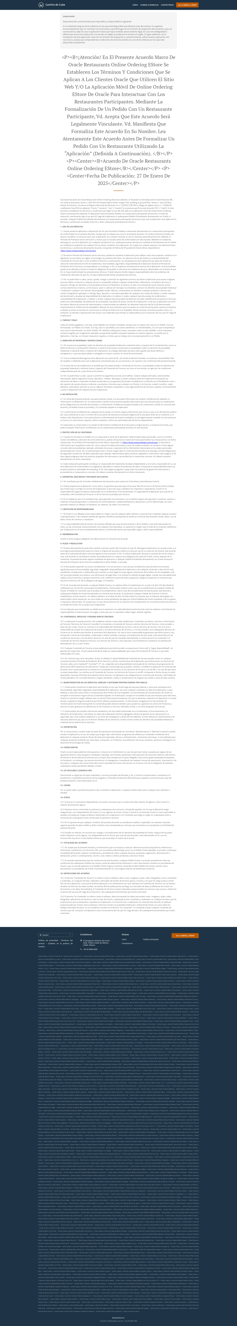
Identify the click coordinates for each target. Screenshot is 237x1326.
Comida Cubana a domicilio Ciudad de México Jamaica (120, 1243)
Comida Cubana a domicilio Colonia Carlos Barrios (125, 1305)
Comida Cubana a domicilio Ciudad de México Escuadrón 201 (145, 1215)
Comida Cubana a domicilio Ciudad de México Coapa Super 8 (162, 990)
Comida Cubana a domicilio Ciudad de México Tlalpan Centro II (123, 1070)
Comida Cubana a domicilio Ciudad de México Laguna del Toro (168, 956)
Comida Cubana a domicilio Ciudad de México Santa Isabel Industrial (58, 1212)
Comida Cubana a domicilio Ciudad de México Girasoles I (151, 1005)
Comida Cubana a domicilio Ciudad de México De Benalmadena (92, 1012)
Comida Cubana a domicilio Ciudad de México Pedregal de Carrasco (120, 1073)
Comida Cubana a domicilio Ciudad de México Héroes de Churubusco (59, 1219)
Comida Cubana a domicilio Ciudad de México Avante (147, 1049)
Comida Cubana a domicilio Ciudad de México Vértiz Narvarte (113, 1225)
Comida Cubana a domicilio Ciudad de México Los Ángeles (93, 1151)
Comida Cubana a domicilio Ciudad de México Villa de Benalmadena (132, 1012)
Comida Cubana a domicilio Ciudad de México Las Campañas (95, 1024)
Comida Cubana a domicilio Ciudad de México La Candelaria (125, 1042)
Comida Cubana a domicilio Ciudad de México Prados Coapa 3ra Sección (155, 975)
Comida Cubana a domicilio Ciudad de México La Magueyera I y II (167, 1194)
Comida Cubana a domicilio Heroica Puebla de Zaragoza (132, 1308)
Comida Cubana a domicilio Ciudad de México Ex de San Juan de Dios (156, 971)
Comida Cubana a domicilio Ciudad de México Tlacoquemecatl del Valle (139, 1268)
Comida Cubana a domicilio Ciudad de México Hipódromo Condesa (128, 1274)
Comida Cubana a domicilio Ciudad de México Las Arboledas (168, 1172)
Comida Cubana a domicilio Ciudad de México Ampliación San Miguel (125, 1169)
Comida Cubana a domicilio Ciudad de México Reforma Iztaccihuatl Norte (153, 1234)
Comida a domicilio (149, 5)
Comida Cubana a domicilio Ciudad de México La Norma (74, 1206)
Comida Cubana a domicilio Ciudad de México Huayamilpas (152, 1046)
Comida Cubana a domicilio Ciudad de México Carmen (91, 1228)
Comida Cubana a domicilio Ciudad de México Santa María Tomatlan (66, 1055)
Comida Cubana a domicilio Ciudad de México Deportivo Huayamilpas (166, 1042)
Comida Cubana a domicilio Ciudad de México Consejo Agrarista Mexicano (98, 1154)
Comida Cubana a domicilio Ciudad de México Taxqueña (131, 1113)
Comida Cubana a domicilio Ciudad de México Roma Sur (60, 1240)
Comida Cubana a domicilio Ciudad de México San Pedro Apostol (124, 1080)
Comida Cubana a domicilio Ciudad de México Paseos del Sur (122, 1015)
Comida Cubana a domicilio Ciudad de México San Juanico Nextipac (82, 1265)
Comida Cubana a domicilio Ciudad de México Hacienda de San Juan (177, 999)
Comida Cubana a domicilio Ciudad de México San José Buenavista (62, 1215)
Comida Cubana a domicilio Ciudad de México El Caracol (82, 1073)
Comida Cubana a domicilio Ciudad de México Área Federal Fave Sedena (111, 1163)
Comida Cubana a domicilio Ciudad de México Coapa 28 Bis (115, 1005)
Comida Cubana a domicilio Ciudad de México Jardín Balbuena (168, 1274)
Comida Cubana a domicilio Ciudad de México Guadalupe (138, 999)
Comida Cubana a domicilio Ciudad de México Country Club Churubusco (104, 1110)
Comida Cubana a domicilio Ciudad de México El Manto (112, 1166)
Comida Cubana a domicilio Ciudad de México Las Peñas (119, 965)
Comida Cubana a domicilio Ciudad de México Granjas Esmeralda (155, 1120)
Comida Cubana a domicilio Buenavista (152, 1305)
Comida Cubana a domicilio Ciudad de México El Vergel (54, 1157)
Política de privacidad (48, 940)
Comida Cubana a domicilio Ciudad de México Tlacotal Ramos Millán (160, 1290)
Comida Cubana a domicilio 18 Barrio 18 (50, 956)
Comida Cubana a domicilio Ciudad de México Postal (128, 1222)
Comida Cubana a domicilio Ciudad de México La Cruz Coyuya (148, 1256)
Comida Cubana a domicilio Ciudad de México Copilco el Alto (72, 1083)
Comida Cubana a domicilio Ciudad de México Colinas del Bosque (87, 996)
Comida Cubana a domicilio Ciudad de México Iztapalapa (60, 1141)
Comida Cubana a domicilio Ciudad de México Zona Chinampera (161, 1015)
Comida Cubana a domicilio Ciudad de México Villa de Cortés (127, 1228)
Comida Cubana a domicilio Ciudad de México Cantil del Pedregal (71, 1052)
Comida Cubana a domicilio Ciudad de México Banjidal (115, 1246)
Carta (135, 5)
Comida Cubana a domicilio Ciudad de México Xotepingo (103, 1061)
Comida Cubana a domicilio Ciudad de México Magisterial (106, 1030)
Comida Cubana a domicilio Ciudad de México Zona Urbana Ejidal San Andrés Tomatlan (149, 1064)
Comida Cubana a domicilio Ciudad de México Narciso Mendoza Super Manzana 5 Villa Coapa (106, 971)
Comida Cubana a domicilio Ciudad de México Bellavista (96, 1141)
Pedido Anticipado (151, 939)
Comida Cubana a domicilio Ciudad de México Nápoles (59, 1271)
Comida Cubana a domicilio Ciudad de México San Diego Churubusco (131, 1117)
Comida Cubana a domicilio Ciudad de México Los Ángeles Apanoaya (172, 1151)
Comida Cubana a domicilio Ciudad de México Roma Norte (65, 1268)
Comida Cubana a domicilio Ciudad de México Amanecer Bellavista (167, 1169)
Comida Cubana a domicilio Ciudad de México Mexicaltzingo (99, 1219)
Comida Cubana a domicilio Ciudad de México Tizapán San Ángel (161, 962)
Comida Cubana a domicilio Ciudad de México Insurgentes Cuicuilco (119, 1089)
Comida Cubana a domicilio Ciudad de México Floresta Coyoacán (99, 999)
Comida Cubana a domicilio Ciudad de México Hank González (125, 1175)
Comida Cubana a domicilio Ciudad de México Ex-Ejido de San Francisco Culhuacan (145, 1061)
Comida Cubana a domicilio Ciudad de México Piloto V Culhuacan (108, 1055)
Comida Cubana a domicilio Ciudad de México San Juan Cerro (140, 1154)
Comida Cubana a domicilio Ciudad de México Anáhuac (132, 956)
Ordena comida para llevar (131, 1311)
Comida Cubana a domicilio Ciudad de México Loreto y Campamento (147, 1110)
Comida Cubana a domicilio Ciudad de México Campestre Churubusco (113, 1101)
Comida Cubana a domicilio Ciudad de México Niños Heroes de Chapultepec (110, 968)
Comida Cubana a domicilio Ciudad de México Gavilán (153, 965)
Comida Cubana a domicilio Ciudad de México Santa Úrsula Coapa (135, 1008)
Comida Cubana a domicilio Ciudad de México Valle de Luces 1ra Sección (117, 1197)
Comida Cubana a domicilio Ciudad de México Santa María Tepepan (117, 993)
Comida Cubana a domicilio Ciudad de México (64, 1299)
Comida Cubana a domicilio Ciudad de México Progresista (55, 1188)
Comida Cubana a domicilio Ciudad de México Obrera (129, 1252)
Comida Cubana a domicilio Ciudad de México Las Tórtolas (127, 1018)
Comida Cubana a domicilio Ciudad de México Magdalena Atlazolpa (161, 1293)
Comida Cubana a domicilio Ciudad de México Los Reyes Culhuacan (138, 1135)
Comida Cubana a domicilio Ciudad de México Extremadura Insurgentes (129, 1283)
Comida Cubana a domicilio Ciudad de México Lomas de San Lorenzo (166, 1144)
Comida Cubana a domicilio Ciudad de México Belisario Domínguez (58, 999)
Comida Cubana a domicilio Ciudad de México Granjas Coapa (175, 1008)
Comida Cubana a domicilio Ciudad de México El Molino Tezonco (167, 1200)
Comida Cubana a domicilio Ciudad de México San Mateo (170, 1117)
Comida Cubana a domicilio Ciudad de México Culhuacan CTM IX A (72, 1058)
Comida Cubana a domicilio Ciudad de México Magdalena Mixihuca (86, 1277)
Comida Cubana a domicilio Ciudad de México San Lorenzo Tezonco (145, 1138)
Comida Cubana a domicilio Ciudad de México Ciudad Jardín (56, 1033)
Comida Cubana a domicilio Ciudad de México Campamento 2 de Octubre (89, 1262)
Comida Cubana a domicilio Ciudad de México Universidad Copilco (144, 1092)
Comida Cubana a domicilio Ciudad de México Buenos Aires (136, 1240)
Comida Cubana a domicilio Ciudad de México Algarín (171, 1240)
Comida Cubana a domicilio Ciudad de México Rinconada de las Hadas (121, 990)
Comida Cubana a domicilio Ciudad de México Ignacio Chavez (149, 1058)
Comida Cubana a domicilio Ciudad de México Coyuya (172, 1277)
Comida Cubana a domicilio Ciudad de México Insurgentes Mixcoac (154, 1296)
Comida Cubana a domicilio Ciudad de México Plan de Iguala (152, 1163)
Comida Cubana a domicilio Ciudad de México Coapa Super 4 (77, 993)
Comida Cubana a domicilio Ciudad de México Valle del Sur (88, 1129)
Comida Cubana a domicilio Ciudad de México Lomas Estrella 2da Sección (71, 1166)
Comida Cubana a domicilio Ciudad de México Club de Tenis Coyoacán (70, 962)
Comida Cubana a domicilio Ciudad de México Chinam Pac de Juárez (160, 1206)
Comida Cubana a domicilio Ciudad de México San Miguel (111, 1181)
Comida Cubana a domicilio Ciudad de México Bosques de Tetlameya (135, 1024)
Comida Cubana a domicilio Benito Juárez (71, 1305)
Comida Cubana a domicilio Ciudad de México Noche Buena (169, 1283)
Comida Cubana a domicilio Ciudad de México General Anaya (156, 1265)
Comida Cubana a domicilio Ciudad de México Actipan (90, 1283)
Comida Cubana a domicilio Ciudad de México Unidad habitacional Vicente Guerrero (99, 1188)
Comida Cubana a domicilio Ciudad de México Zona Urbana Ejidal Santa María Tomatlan (135, 1185)
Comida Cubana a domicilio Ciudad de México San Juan (122, 1147)
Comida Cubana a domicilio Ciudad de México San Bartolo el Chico (166, 978)
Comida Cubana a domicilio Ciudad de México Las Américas (180, 1185)
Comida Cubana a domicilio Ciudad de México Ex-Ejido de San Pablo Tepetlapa (163, 1039)
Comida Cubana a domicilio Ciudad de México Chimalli (79, 1005)
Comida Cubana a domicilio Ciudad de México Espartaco (91, 1033)
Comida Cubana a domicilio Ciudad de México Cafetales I (97, 1008)
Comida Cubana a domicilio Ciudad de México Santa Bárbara (89, 1200)
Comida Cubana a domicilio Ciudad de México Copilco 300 (110, 1095)
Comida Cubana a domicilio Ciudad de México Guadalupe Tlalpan (173, 1021)
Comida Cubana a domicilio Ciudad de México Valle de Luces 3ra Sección (148, 1188)
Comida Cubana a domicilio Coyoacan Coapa (118, 1302)
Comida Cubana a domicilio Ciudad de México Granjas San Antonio (101, 1212)
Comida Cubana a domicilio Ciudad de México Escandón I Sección (131, 1271)
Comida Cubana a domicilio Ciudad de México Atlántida (157, 1089)
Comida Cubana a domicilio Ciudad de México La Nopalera (127, 1200)
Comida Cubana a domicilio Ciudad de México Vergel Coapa (113, 987)
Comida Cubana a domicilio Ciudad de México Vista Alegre (164, 1252)
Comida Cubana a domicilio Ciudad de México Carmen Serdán (86, 1042)
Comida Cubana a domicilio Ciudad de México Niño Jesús (75, 1049)
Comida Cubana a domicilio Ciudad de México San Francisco (109, 1098)
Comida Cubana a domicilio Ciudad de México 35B (151, 959)
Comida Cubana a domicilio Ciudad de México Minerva (101, 1135)
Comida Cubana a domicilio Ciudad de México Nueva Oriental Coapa (160, 984)
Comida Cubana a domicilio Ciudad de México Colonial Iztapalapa (133, 1157)
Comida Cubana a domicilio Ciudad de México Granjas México (120, 1290)
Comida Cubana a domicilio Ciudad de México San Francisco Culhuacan (83, 959)
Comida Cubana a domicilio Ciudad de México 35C (120, 959)
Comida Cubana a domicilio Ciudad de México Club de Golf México (167, 1018)
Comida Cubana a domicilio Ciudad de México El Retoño (110, 1231)
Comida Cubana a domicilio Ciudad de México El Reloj (181, 1030)
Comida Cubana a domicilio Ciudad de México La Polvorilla (73, 1178)
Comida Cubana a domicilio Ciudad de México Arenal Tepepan (95, 1021)
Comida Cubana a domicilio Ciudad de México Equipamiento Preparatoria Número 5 (172, 996)
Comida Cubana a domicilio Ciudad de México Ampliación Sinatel (143, 1237)
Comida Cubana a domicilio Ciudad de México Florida (177, 1280)
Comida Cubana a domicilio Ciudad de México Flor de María (175, 1126)
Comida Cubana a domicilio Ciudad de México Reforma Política (141, 1212)
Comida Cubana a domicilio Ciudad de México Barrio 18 (86, 1015)
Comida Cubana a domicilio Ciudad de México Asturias (86, 1243)
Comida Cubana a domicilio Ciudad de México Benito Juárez (56, 1151)
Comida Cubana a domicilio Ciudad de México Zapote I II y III (146, 1083)
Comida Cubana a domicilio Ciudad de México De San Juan (55, 1002)
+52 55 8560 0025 (90, 949)
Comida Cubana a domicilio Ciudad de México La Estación (86, 1203)
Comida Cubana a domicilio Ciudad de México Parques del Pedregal (149, 1098)
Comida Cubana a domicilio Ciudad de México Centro (129, 1286)
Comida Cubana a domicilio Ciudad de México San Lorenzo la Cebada (80, 981)
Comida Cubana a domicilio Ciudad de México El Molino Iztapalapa (73, 1181)
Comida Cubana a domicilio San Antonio (97, 1305)
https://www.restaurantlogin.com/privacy (78, 250)
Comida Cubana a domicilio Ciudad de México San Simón (164, 1228)
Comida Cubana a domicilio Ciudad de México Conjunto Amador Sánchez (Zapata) (116, 962)
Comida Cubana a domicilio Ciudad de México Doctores (95, 1252)
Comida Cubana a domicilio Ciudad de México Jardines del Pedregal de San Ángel (68, 1101)
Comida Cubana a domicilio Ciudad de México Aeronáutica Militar (80, 1290)
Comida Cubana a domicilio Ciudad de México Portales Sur (67, 1249)
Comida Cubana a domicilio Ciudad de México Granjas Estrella (179, 1154)
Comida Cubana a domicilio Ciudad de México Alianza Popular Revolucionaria (122, 1036)
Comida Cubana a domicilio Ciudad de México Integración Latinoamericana (69, 1095)
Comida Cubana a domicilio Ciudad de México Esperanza (164, 1286)
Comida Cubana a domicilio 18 (73, 956)
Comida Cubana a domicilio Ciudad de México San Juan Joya (133, 1141)
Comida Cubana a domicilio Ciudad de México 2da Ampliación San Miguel (82, 1169)
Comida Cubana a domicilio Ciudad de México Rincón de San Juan (74, 987)
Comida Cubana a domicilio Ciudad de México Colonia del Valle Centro (149, 1231)
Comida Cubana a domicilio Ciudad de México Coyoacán (69, 1092)
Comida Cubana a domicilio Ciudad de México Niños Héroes (137, 1219)
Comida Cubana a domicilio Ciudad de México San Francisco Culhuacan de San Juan (137, 1123)
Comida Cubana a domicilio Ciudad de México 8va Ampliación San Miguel (152, 1166)
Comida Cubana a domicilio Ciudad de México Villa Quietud (111, 1058)
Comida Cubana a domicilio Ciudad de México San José (158, 1203)
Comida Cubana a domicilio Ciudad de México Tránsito (93, 1271)
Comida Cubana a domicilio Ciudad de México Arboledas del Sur (151, 987)
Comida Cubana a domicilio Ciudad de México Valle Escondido (127, 996)
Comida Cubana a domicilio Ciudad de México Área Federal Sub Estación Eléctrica (87, 1209)
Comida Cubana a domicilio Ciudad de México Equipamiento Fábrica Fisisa (78, 984)
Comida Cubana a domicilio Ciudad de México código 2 (150, 968)
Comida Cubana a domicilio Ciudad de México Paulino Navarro (74, 1256)
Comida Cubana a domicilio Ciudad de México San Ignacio (122, 1203)
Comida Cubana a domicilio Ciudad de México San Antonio (163, 1175)
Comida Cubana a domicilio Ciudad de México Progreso (83, 1120)
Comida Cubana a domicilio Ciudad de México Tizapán (98, 1113)
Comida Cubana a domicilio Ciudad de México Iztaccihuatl (56, 1228)
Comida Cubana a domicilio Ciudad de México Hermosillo (63, 1113)
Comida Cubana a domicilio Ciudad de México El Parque (89, 1274)
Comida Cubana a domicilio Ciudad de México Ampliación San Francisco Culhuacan (174, 1113)
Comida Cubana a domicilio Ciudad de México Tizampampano (137, 1132)
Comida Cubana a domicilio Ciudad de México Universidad (74, 1107)
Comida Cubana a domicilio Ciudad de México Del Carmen (93, 1117)
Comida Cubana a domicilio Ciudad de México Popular (181, 1215)
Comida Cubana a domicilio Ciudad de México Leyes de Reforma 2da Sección (115, 1206)
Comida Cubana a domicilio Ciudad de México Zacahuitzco (75, 1231)
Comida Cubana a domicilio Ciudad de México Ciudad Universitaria (125, 1076)
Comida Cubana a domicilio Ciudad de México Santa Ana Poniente (167, 1191)
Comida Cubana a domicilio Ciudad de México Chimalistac (124, 1104)
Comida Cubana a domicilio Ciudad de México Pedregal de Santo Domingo (158, 1067)
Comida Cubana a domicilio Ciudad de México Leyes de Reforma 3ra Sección (84, 1185)
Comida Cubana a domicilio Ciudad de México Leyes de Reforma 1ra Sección (152, 1181)
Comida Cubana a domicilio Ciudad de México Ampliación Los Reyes (161, 1197)
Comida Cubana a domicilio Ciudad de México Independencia (163, 1222)
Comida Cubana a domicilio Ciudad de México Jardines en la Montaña (75, 1126)
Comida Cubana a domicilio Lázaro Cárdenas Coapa (94, 1299)
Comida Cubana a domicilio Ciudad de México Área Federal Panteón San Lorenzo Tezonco (106, 1160)
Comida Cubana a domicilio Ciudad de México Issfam (76, 1046)
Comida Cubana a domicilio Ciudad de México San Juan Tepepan (157, 993)
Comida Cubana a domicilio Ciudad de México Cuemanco (171, 1012)
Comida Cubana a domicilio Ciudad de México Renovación (181, 1209)
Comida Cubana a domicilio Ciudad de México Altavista (117, 1120)
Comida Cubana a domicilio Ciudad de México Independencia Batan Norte (78, 965)
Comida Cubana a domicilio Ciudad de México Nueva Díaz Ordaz (113, 1046)
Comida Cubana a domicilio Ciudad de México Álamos (149, 1225)
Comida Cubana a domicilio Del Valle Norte (59, 1308)
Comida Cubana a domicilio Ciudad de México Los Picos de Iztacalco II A (137, 1280)
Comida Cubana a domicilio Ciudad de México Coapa (98, 956)
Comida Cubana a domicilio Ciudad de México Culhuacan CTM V (103, 1064)
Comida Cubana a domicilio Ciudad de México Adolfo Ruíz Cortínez (83, 1039)
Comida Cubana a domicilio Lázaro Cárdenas (167, 1299)
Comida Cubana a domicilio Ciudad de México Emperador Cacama (94, 1259)
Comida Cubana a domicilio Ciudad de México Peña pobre (109, 1083)
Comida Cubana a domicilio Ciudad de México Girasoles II (128, 1002)
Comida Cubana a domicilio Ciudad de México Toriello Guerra (112, 1049)
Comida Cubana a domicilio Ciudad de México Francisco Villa (131, 1151)
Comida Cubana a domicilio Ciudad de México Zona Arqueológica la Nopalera (84, 1018)
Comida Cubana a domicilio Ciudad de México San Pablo (78, 1197)
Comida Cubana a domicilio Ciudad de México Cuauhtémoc (87, 1144)
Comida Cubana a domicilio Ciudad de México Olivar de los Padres (96, 1132)
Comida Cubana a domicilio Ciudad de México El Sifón (120, 1265)
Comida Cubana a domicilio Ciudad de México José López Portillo (111, 1178)
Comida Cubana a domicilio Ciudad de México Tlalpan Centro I (162, 1070)
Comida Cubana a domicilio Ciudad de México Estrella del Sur (72, 1191)
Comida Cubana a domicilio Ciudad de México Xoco (178, 1249)
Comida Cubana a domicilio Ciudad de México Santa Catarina (111, 1107)
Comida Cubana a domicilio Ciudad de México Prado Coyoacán (128, 1033)
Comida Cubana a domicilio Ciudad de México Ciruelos (121, 1039)
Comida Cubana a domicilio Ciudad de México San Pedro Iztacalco (68, 1234)
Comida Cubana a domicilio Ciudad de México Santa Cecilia (61, 1008)
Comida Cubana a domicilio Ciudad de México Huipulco (164, 1002)
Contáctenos (167, 5)
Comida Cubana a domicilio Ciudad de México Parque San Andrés (62, 1110)
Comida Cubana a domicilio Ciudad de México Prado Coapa (81, 978)
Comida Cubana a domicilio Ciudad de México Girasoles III (92, 1002)
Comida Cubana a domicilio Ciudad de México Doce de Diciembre (114, 1067)
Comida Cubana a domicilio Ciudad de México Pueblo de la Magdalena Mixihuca (131, 1277)
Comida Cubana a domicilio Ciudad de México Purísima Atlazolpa (120, 1293)
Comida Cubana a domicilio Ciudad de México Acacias (100, 1268)
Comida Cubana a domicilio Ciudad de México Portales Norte (104, 1237)
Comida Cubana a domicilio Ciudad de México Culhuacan (176, 1135)
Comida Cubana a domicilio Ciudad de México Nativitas (76, 1225)
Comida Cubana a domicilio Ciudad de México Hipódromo (112, 1256)
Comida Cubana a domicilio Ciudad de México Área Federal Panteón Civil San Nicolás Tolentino (169, 1147)
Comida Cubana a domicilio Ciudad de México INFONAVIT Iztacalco (80, 1293)
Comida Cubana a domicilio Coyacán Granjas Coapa (64, 1302)
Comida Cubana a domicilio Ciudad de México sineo (62, 971)
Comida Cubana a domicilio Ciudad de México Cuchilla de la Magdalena (90, 1123)
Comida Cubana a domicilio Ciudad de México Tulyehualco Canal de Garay (67, 1163)
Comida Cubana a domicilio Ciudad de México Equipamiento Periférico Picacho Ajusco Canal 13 (126, 1126)
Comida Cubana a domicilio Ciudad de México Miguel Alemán (174, 1219)
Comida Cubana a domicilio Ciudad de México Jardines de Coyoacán (168, 1033)
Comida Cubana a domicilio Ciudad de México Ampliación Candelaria (64, 1061)
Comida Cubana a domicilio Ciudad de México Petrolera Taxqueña (155, 1101)
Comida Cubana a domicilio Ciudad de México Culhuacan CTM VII (113, 975)
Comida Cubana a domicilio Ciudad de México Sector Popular (68, 968)
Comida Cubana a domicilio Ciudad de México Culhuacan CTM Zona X (149, 1027)
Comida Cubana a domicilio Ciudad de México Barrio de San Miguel (93, 1280)
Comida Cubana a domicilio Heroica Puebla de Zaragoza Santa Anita (94, 1308)
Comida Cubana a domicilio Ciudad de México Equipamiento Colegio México (76, 990)
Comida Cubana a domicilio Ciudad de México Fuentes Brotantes (117, 1086)
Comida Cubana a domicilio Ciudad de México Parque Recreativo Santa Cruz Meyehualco (119, 1191)
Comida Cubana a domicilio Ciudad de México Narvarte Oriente (92, 1222)
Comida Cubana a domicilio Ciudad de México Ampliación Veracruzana (85, 1172)
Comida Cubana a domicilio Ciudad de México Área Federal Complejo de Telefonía (137, 1209)
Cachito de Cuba (55, 4)
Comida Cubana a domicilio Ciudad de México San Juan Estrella (104, 1138)
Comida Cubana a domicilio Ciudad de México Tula (165, 1129)
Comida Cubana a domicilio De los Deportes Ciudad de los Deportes (74, 1311)
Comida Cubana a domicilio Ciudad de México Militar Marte (66, 1237)
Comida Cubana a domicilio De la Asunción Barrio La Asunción (168, 1308)
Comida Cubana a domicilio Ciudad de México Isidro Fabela (163, 1076)
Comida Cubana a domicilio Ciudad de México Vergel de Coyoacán (155, 981)
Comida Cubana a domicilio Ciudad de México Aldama (118, 981)
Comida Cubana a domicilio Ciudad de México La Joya (86, 1070)
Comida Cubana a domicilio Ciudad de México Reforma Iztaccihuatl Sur (107, 1249)
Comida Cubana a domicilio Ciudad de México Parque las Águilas (64, 1135)
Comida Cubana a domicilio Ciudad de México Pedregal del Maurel (83, 1080)
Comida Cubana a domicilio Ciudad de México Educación (105, 1092)
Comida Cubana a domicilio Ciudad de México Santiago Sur (151, 1246)
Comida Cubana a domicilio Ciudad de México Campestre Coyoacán (63, 1027)
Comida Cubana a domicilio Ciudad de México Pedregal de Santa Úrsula (106, 1027)
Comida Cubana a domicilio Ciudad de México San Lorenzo (128, 1194)
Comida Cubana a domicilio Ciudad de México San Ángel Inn (56, 1117)
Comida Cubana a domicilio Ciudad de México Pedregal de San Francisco (67, 1098)
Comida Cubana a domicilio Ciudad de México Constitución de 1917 (92, 1157)
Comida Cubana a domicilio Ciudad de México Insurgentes (151, 1160)
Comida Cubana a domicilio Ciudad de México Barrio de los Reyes (134, 1259)
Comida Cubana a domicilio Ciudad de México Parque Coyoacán (134, 1021)
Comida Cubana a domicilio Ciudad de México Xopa (58, 1259)
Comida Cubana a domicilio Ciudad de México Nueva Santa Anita (157, 1243)
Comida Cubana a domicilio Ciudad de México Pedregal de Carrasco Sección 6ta (79, 1076)
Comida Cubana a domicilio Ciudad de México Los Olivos (80, 1036)
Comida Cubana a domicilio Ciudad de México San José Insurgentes (113, 1296)
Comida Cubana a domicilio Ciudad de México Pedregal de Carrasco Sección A (74, 1086)
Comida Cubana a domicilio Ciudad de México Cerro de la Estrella (84, 1147)
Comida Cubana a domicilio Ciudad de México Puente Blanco (125, 1144)
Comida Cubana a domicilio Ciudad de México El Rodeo (170, 1141)
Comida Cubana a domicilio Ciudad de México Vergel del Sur (120, 984)
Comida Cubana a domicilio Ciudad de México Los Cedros (163, 1036)
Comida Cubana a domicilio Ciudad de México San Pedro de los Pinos (91, 1286)
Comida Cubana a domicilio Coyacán (92, 1302)
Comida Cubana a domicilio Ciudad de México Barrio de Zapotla (174, 1259)
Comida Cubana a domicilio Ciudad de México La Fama (154, 1086)
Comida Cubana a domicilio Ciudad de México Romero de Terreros (150, 1095)
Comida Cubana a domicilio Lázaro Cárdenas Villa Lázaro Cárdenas (132, 1299)
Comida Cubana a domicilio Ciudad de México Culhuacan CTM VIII (149, 1055)
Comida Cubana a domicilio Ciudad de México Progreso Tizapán (162, 1104)
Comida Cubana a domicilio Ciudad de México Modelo (145, 1249)
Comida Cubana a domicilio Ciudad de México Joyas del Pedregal (112, 1052)
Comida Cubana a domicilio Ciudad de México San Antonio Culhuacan (128, 1129)
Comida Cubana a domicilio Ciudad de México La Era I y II (61, 1160)
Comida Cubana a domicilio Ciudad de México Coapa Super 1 (75, 975)
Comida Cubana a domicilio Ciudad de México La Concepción (149, 1107)
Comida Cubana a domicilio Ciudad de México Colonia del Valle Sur (98, 1240)
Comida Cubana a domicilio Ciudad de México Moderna (182, 1225)
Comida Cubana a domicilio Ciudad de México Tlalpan (160, 1080)
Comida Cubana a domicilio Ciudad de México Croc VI (150, 1052)
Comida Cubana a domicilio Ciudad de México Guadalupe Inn (73, 1296)
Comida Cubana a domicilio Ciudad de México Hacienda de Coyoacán (67, 1030)
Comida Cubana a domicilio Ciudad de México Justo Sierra (79, 1246)
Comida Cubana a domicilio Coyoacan (175, 1302)
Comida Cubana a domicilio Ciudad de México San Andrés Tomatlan (72, 1067)
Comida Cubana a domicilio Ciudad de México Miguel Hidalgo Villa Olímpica (74, 1089)
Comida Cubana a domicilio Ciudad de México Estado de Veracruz (128, 1172)
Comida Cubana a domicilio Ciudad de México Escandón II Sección (173, 1271)
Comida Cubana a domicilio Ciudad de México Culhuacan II (65, 1064)
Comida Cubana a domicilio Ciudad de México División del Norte (144, 1030)
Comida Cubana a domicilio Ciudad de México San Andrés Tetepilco (110, 1234)
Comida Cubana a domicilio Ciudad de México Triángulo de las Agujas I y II (154, 1178)
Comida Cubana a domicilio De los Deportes (109, 1311)
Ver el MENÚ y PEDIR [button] (187, 5)
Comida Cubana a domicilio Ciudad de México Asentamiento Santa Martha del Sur (81, 1104)
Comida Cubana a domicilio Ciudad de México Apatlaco (129, 1262)
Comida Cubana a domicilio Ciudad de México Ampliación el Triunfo (167, 1262)
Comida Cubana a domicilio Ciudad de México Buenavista (88, 1175)
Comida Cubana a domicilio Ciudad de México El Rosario (92, 1194)
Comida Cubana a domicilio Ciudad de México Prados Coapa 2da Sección (122, 978)
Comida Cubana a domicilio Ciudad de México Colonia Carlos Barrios (104, 1215)
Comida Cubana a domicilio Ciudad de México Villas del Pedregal (161, 1073)
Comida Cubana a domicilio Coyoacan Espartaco (147, 1302)
